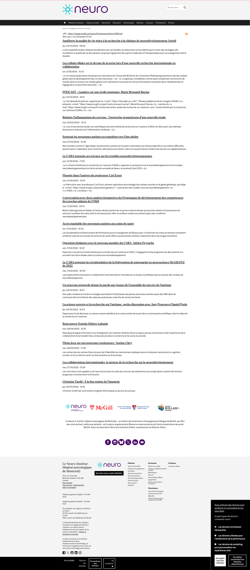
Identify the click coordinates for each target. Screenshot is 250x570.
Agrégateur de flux (76, 28)
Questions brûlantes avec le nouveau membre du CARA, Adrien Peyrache (108, 242)
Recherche (105, 23)
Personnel (152, 463)
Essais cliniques (133, 480)
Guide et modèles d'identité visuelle (157, 469)
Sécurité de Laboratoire (156, 491)
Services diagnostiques (135, 478)
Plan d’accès (67, 485)
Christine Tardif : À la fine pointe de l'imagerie (91, 381)
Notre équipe (129, 23)
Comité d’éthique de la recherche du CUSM (155, 499)
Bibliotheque (152, 472)
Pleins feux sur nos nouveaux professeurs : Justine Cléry (97, 342)
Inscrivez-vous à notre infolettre (109, 473)
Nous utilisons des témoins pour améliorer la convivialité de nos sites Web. (229, 508)
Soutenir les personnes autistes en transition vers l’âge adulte (100, 136)
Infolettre (131, 485)
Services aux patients (135, 473)
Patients (131, 463)
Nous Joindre (67, 483)
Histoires (139, 23)
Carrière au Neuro (174, 466)
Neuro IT (151, 475)
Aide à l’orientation (69, 487)
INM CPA (151, 496)
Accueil (65, 22)
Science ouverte (92, 23)
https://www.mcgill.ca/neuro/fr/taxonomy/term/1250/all (95, 33)
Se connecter (109, 562)
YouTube (72, 552)
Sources (87, 28)
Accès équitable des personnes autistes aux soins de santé (98, 223)
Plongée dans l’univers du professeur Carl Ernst (92, 175)
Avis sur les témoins (82, 563)
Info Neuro (131, 471)
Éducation (117, 23)
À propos (149, 23)
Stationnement (78, 485)
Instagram (80, 552)
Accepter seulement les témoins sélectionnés (237, 560)
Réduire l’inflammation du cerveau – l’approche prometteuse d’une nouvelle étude (114, 117)
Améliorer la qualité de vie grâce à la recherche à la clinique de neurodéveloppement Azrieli (119, 40)
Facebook (64, 552)
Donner (171, 23)
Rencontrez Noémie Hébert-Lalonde (85, 323)
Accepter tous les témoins (220, 560)
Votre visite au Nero (134, 466)
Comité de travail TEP (155, 493)
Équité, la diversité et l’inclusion (155, 482)
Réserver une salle (154, 466)
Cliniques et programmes (136, 468)
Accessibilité (69, 560)
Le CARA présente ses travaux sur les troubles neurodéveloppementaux (107, 156)
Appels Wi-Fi (152, 480)
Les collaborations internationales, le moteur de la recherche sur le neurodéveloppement (118, 362)
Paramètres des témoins (95, 563)
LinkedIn (76, 552)
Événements (160, 23)
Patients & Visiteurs (75, 23)
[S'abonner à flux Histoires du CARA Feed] (186, 33)
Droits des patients (134, 476)
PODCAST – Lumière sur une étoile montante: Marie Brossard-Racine (106, 92)
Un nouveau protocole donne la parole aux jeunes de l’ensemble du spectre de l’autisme (117, 284)
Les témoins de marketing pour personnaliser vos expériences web (228, 547)
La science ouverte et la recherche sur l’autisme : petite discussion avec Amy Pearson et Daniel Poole (125, 304)
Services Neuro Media (155, 477)
